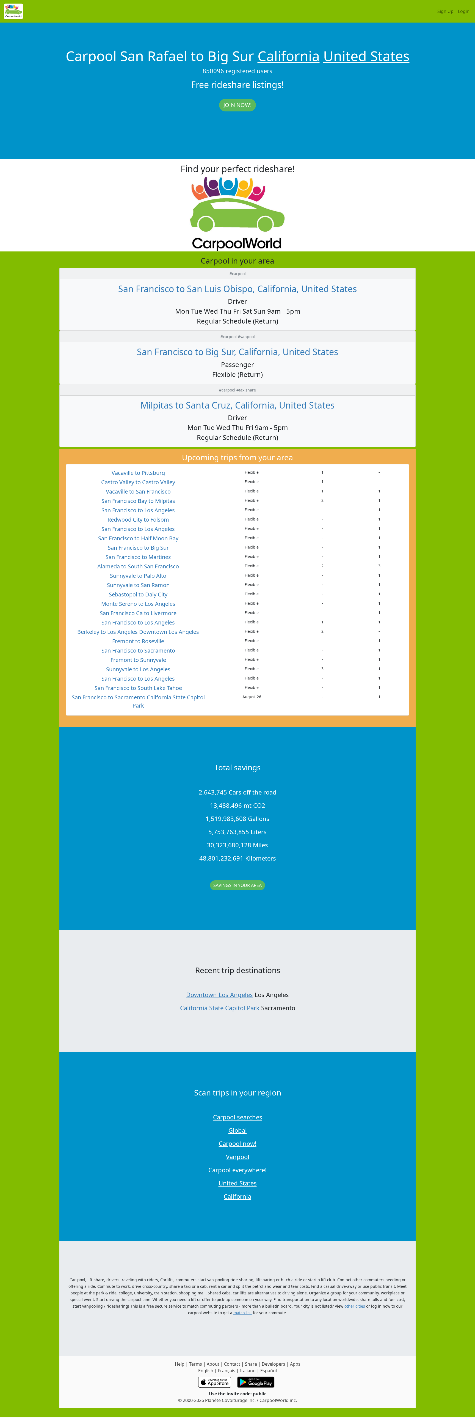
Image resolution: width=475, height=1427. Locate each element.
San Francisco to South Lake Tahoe (138, 688)
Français (226, 1371)
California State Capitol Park (219, 1008)
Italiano (248, 1371)
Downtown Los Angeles (219, 994)
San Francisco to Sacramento (138, 650)
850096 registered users (237, 71)
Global (237, 1130)
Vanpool (237, 1156)
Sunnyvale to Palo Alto (138, 575)
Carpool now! (237, 1143)
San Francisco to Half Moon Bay (138, 538)
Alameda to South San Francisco (138, 566)
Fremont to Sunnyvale (138, 660)
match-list (242, 1312)
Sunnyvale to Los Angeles (138, 669)
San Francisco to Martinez (138, 557)
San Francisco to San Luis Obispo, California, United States (237, 289)
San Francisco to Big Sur (138, 547)
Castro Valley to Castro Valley (138, 482)
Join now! (237, 105)
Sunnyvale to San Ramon (138, 585)
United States (366, 55)
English (205, 1371)
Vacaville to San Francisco (138, 491)
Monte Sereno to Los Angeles (138, 603)
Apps (295, 1364)
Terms (195, 1364)
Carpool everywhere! (237, 1170)
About (213, 1364)
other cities (354, 1306)
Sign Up (445, 11)
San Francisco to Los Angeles (138, 510)
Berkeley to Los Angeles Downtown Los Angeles (138, 632)
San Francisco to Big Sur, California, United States (237, 352)
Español (268, 1371)
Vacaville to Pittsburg (138, 472)
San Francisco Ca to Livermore (138, 613)
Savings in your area (237, 885)
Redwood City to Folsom (138, 519)
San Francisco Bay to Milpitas (138, 501)
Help (179, 1364)
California (289, 55)
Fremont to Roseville (138, 641)
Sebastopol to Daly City (138, 594)
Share (251, 1364)
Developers (273, 1364)
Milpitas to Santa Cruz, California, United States (237, 405)
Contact (232, 1364)
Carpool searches (237, 1117)
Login (464, 11)
